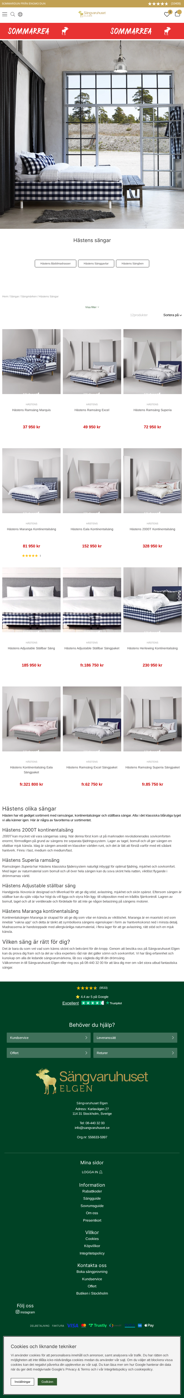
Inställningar (22, 1381)
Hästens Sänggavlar (96, 263)
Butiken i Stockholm (92, 1293)
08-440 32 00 (95, 1123)
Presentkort (92, 1220)
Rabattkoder (92, 1191)
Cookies (92, 1239)
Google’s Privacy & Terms (71, 1369)
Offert (14, 1053)
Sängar (14, 296)
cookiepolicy (143, 1369)
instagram (27, 1312)
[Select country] (19, 14)
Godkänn (47, 1381)
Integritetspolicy (92, 1253)
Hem (5, 296)
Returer (102, 1053)
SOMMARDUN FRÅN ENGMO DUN (24, 3)
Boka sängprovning (92, 1272)
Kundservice (19, 1038)
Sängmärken (29, 296)
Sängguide (92, 1198)
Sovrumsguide (92, 1206)
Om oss (92, 1213)
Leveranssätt (106, 1038)
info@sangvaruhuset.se (92, 1128)
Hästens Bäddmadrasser (55, 263)
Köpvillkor (92, 1246)
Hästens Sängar (49, 296)
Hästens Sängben (133, 263)
